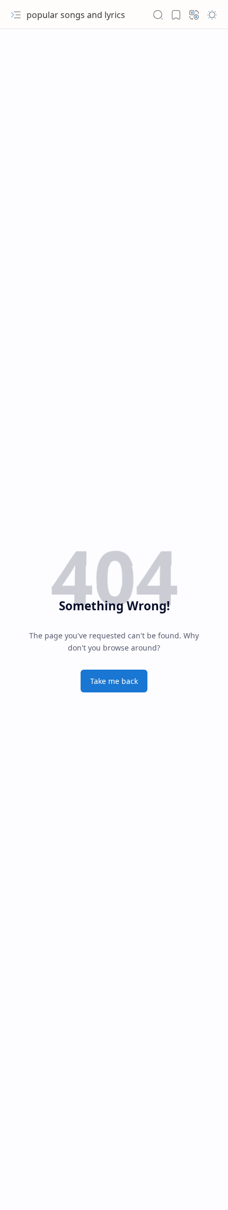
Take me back (114, 681)
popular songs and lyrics (76, 15)
